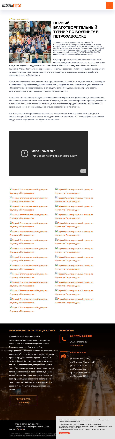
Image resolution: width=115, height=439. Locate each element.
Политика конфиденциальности (70, 429)
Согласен (64, 433)
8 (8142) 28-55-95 (77, 345)
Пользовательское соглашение (94, 429)
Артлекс (20, 429)
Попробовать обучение (23, 401)
